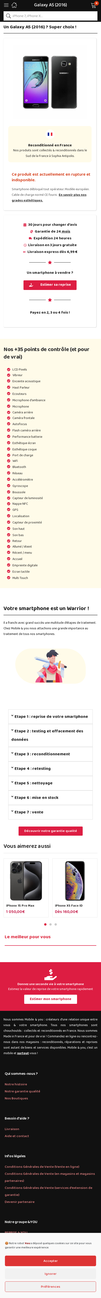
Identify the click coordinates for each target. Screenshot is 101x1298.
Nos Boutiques (16, 1098)
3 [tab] (55, 924)
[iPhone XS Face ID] (75, 881)
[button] (87, 5)
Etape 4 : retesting (33, 768)
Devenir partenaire (20, 1202)
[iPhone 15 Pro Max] (26, 881)
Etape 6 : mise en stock (36, 797)
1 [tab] (45, 924)
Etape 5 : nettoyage (34, 783)
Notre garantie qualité (22, 1091)
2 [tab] (50, 924)
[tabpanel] (26, 889)
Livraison (12, 1129)
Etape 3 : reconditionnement (42, 754)
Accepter (50, 1261)
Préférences (50, 1287)
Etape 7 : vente (29, 812)
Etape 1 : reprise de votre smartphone (51, 716)
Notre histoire (16, 1084)
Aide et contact (17, 1136)
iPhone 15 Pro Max (20, 905)
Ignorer (51, 1274)
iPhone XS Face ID (69, 905)
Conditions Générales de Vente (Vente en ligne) (42, 1167)
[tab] (50, 716)
